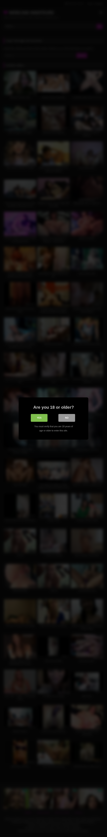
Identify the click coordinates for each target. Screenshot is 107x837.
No (66, 418)
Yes (39, 418)
